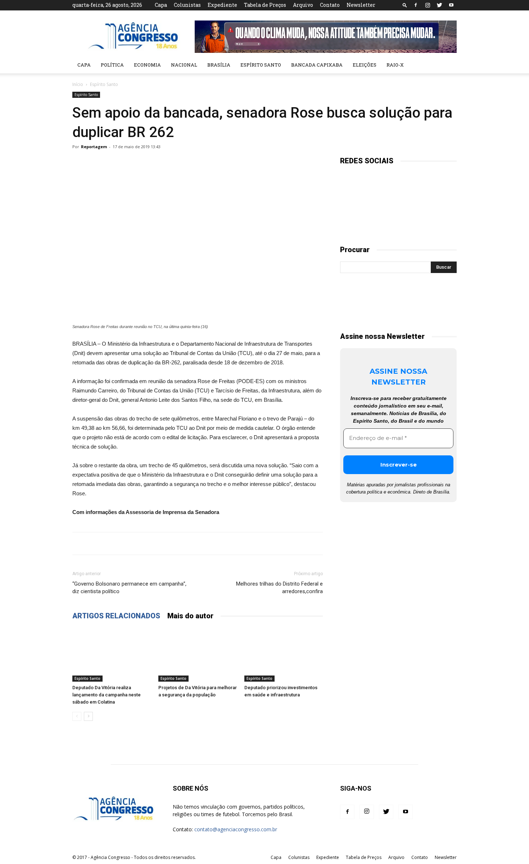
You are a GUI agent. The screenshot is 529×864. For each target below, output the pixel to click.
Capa (161, 4)
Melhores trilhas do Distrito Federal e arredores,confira (279, 588)
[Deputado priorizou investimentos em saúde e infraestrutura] (283, 655)
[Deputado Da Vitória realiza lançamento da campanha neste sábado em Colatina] (111, 655)
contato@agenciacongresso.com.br (235, 829)
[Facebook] (415, 5)
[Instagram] (427, 5)
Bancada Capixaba (317, 65)
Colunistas (187, 4)
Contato (330, 4)
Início (77, 84)
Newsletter (361, 4)
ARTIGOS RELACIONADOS (116, 615)
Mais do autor (190, 615)
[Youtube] (451, 5)
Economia (147, 65)
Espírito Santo (260, 65)
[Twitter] (439, 5)
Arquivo (303, 4)
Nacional (184, 65)
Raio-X (395, 65)
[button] (404, 5)
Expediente (222, 4)
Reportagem (94, 146)
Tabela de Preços (265, 4)
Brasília (218, 65)
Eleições (364, 65)
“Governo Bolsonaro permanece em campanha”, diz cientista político (129, 588)
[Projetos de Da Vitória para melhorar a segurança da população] (197, 655)
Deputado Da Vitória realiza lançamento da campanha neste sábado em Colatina (106, 695)
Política (112, 65)
